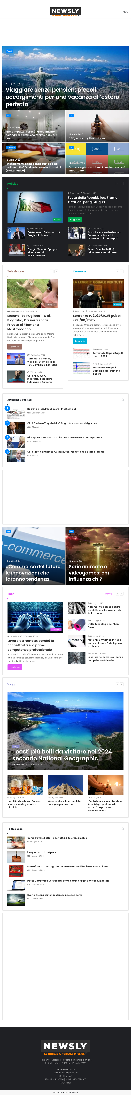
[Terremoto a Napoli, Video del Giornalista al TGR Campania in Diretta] (16, 359)
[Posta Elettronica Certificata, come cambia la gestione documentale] (16, 885)
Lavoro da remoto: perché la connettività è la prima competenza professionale (31, 645)
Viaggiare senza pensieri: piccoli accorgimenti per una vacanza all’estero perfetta (62, 97)
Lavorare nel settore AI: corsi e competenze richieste (105, 658)
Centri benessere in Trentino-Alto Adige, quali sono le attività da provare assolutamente (105, 805)
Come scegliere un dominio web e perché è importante (97, 168)
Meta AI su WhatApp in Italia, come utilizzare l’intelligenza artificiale (105, 643)
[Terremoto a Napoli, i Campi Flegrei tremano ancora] (81, 368)
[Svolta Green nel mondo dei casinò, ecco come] (16, 900)
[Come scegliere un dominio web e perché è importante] (97, 159)
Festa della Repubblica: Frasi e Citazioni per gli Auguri (92, 199)
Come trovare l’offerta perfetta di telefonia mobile (57, 838)
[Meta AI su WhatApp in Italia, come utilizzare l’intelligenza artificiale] (76, 641)
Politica (13, 184)
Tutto (101, 183)
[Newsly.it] (65, 11)
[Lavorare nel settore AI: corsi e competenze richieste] (76, 658)
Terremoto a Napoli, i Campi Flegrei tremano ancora (106, 370)
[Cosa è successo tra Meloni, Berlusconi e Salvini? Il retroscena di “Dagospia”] (76, 233)
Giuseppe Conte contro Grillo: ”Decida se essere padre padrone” (65, 437)
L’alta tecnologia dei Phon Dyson (103, 625)
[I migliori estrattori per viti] (16, 857)
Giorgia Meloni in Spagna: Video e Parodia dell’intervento (42, 252)
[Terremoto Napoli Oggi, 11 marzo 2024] (81, 353)
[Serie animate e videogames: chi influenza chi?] (97, 556)
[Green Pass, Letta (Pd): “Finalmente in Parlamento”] (76, 250)
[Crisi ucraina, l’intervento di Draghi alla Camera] (16, 233)
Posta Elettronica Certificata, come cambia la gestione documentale (68, 880)
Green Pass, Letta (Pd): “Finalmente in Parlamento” (104, 251)
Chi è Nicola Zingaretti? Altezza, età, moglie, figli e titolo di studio (65, 451)
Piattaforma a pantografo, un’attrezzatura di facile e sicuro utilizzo (67, 866)
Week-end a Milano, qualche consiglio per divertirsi (64, 802)
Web (8, 115)
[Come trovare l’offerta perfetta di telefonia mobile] (16, 843)
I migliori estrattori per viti (42, 852)
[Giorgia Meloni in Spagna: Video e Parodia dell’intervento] (16, 250)
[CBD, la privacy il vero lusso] (97, 126)
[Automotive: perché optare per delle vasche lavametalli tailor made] (76, 608)
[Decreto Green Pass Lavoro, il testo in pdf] (16, 414)
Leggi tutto (75, 219)
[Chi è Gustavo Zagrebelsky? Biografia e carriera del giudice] (16, 428)
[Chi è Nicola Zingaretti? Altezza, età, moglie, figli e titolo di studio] (16, 456)
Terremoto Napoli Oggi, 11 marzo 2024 (108, 354)
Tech (11, 594)
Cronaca (79, 271)
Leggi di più (109, 593)
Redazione (74, 193)
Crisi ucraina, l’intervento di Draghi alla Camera (43, 234)
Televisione (15, 271)
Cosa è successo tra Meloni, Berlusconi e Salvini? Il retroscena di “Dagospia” (104, 235)
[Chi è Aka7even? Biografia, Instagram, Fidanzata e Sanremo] (16, 377)
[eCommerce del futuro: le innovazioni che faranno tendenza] (33, 556)
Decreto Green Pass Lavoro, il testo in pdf (51, 409)
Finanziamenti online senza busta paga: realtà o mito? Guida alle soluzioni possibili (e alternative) (33, 167)
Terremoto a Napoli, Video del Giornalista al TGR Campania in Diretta (42, 361)
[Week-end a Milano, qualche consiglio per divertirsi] (65, 785)
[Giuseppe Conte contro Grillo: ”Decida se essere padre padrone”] (16, 442)
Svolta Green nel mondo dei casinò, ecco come (54, 895)
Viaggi (9, 51)
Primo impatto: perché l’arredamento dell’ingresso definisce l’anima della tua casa (31, 135)
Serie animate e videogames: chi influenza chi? (89, 573)
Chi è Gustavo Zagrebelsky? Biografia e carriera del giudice (62, 423)
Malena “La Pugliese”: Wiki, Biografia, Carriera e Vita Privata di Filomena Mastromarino (29, 322)
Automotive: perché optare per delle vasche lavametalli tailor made (104, 610)
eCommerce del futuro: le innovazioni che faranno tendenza (34, 573)
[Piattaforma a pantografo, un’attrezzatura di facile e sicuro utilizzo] (16, 871)
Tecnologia (96, 593)
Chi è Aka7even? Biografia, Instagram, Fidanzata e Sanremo (40, 379)
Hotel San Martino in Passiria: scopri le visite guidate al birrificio (25, 804)
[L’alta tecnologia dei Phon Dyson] (76, 625)
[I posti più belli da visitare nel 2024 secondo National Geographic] (66, 731)
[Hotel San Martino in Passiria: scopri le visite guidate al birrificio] (25, 785)
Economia (11, 147)
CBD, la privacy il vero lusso (87, 138)
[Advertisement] (65, 31)
